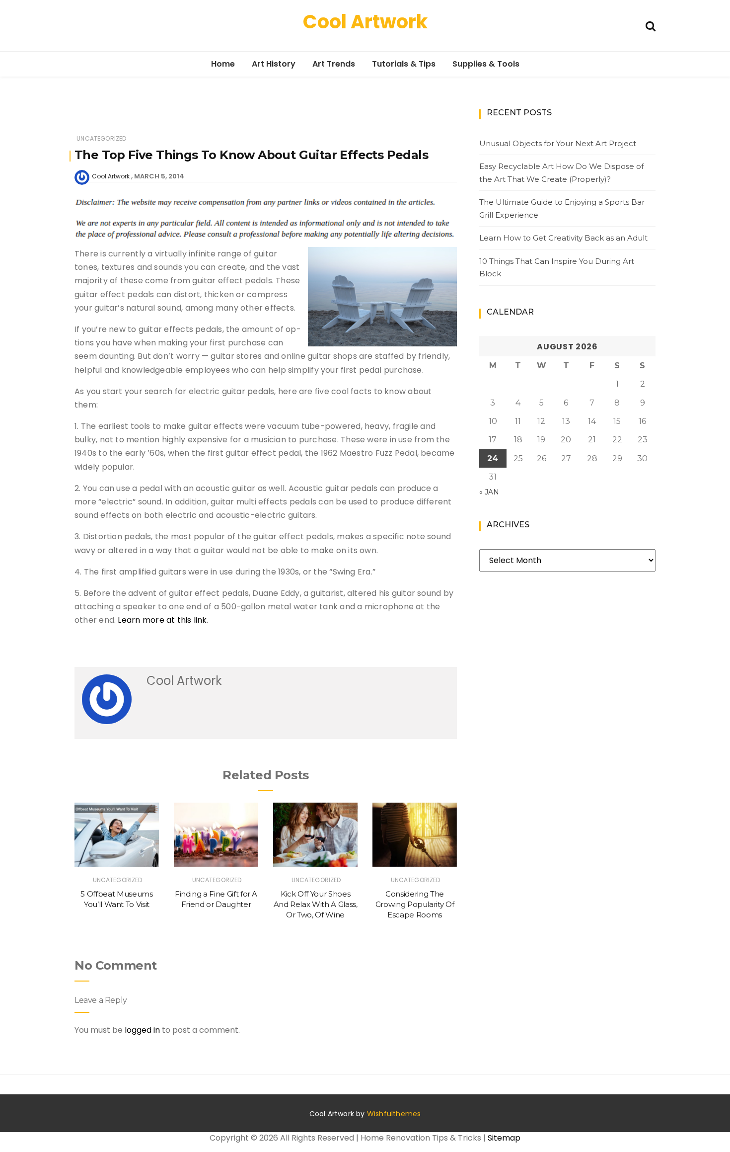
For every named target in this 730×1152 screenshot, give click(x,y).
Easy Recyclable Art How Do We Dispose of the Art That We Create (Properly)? (561, 173)
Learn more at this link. (163, 620)
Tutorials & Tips (404, 64)
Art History (273, 64)
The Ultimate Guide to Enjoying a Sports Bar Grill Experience (562, 208)
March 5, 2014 (159, 176)
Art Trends (333, 64)
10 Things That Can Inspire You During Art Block (556, 267)
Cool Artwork (365, 21)
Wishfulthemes (394, 1114)
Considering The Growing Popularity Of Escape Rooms (414, 904)
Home (223, 64)
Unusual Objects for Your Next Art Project (557, 143)
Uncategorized (101, 138)
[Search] (651, 25)
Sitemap (504, 1138)
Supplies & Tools (485, 64)
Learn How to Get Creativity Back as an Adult (563, 238)
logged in (142, 1030)
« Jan (489, 492)
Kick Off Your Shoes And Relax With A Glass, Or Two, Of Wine (316, 904)
